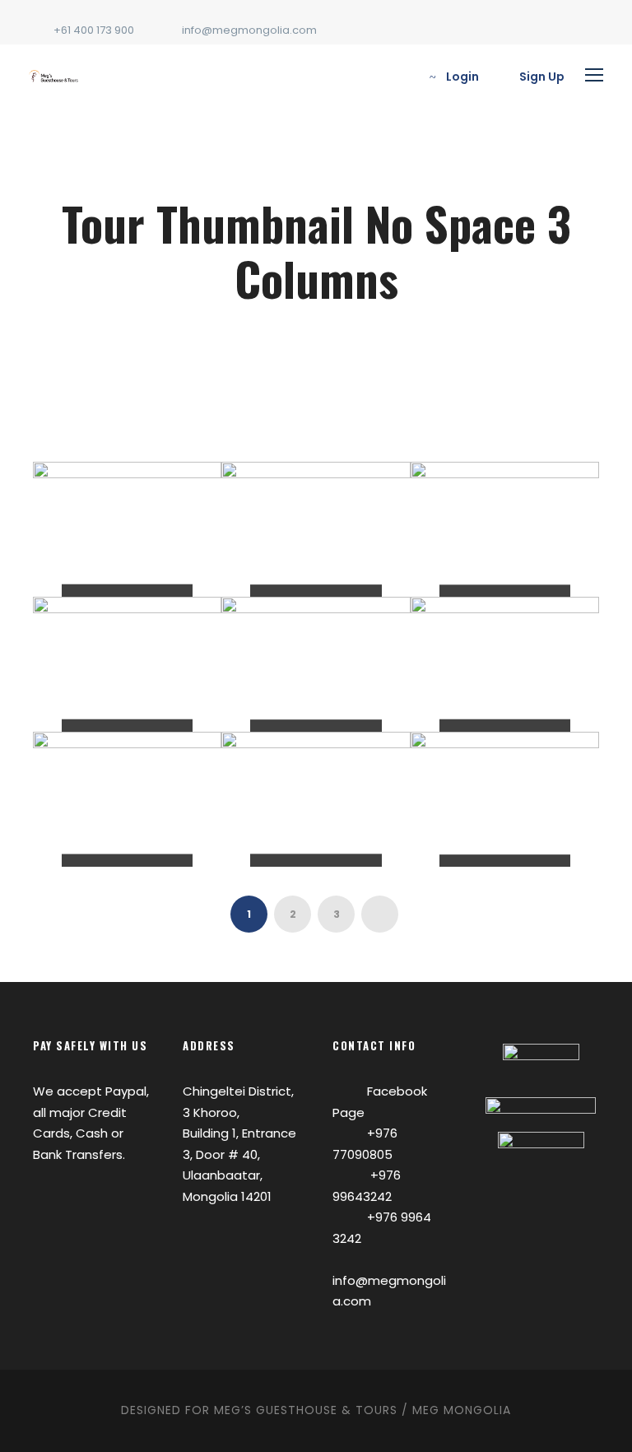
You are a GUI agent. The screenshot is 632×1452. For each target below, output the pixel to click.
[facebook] (595, 30)
